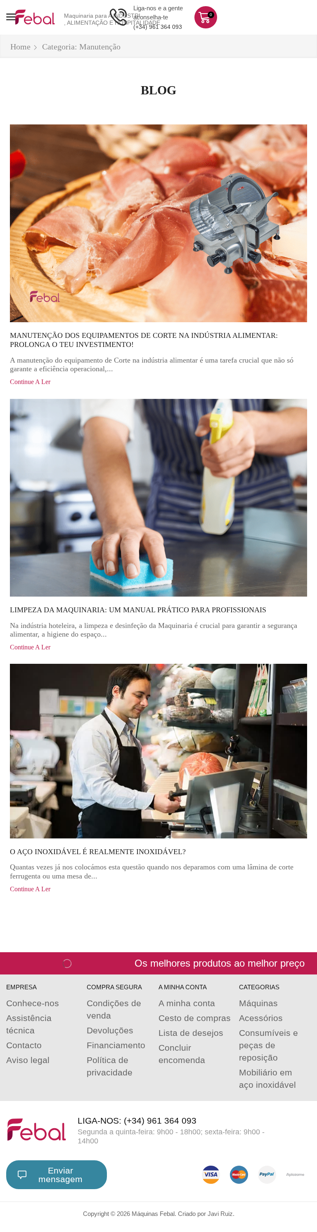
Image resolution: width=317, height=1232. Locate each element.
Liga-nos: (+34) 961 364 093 (137, 1120)
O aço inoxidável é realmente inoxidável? (98, 852)
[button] (11, 17)
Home (20, 46)
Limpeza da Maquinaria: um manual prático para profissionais (138, 610)
